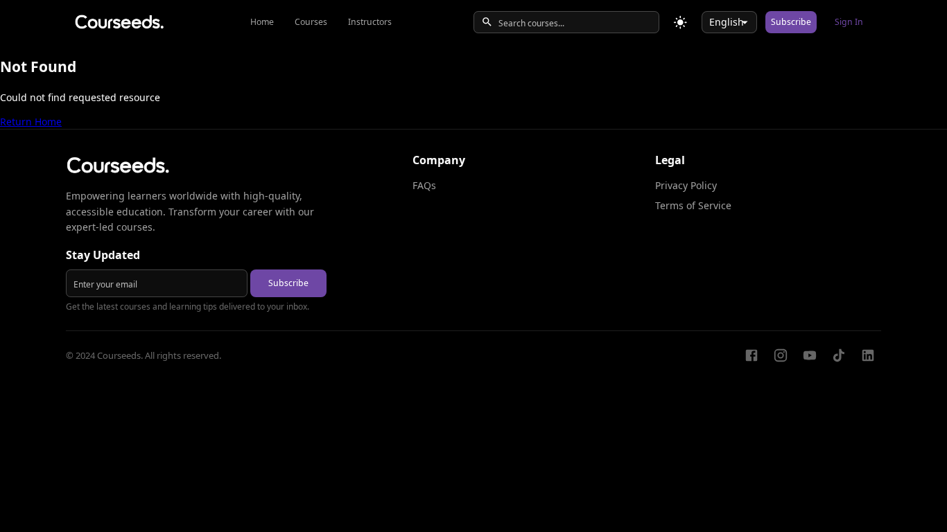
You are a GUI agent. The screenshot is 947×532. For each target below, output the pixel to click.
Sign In (849, 22)
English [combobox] (726, 21)
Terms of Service (693, 205)
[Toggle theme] (680, 22)
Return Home (31, 121)
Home (262, 22)
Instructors (370, 22)
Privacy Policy (686, 185)
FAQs (424, 185)
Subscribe (791, 22)
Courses (311, 22)
